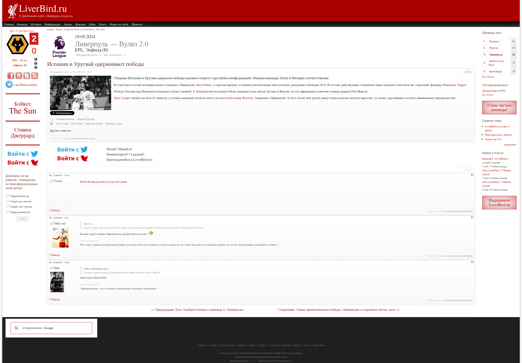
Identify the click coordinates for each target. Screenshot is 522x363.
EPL (15, 60)
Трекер (213, 345)
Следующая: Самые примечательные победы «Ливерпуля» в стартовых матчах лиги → (338, 309)
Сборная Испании (65, 119)
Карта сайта (318, 345)
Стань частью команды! (499, 107)
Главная (8, 24)
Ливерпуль (496, 54)
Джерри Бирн (490, 90)
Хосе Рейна (203, 85)
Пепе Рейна (77, 123)
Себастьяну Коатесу (239, 98)
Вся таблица (488, 76)
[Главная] (12, 10)
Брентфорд (495, 71)
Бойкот (22, 107)
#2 (472, 175)
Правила (137, 24)
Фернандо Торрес (455, 85)
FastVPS (253, 360)
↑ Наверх (54, 210)
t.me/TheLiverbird (25, 85)
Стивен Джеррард (23, 133)
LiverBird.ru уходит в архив (495, 160)
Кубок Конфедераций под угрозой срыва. (103, 181)
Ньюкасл (494, 41)
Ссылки (273, 345)
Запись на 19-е (493, 139)
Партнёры (286, 345)
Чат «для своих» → (115, 55)
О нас (306, 345)
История (36, 24)
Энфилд (18, 65)
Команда (22, 24)
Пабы (92, 24)
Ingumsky (487, 158)
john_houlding (490, 170)
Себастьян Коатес (94, 123)
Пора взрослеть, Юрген (498, 135)
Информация (52, 24)
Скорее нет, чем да (21, 206)
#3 (472, 217)
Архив (68, 24)
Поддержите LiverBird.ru (499, 202)
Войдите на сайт (59, 138)
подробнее (510, 144)
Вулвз (23, 60)
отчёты (467, 71)
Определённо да (19, 196)
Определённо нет (20, 212)
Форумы (80, 24)
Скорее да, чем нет (21, 201)
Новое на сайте (119, 24)
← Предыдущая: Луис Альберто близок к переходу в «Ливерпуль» (197, 309)
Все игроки (487, 94)
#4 (472, 262)
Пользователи (228, 345)
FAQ (297, 345)
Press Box (100, 29)
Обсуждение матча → (88, 55)
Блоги (102, 24)
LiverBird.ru (43, 8)
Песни (262, 345)
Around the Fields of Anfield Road (79, 29)
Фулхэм (493, 48)
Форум (59, 29)
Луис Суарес (122, 98)
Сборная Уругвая (85, 119)
